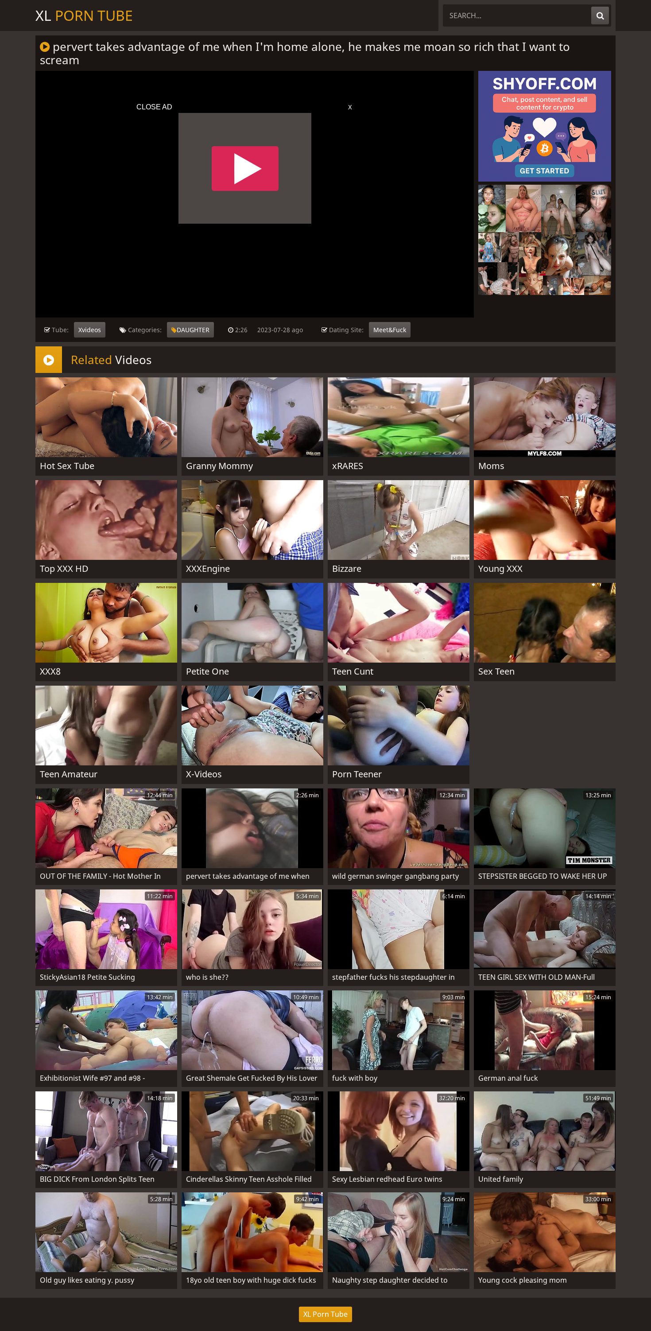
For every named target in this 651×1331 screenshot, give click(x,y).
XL (84, 15)
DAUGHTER (193, 330)
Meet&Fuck (389, 330)
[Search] (600, 15)
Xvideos (89, 330)
